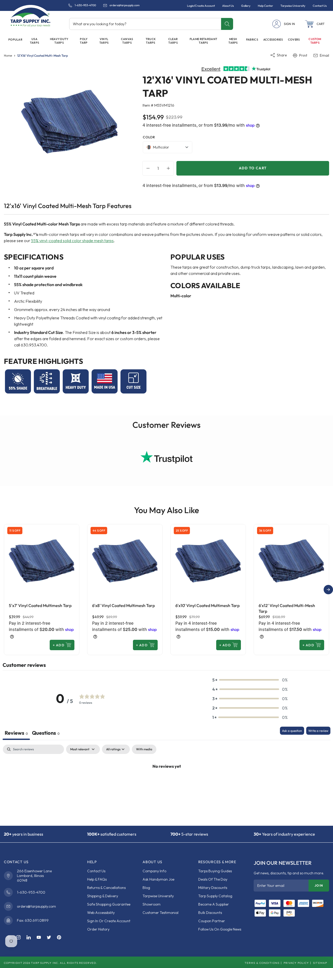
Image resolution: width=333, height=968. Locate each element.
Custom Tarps (315, 40)
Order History (98, 929)
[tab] (46, 733)
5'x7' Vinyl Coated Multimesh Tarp (40, 605)
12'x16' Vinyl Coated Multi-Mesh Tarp (42, 55)
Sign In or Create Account (108, 921)
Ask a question (292, 731)
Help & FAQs (97, 879)
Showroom (152, 904)
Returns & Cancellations (106, 887)
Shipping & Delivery (102, 896)
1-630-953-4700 (85, 5)
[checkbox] (144, 749)
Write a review (318, 731)
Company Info (154, 871)
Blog (146, 887)
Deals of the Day (212, 879)
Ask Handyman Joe (158, 879)
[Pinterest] (59, 937)
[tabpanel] (166, 783)
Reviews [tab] (16, 733)
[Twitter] (48, 937)
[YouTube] (38, 937)
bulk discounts (210, 912)
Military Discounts (212, 887)
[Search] (227, 24)
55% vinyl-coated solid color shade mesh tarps (72, 240)
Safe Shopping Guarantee (108, 904)
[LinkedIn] (28, 937)
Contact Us (96, 871)
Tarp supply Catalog (215, 896)
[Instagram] (18, 937)
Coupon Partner (211, 921)
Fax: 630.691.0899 (33, 920)
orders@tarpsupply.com (124, 5)
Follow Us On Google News (219, 929)
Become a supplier (213, 904)
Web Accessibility (101, 912)
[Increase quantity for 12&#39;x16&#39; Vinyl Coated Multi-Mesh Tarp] (169, 168)
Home (8, 55)
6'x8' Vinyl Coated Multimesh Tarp (123, 605)
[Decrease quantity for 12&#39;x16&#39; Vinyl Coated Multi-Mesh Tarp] (147, 168)
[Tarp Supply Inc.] (30, 16)
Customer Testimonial (160, 912)
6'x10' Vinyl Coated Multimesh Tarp (207, 605)
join (319, 885)
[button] (315, 24)
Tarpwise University (158, 896)
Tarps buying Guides (215, 871)
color (149, 137)
